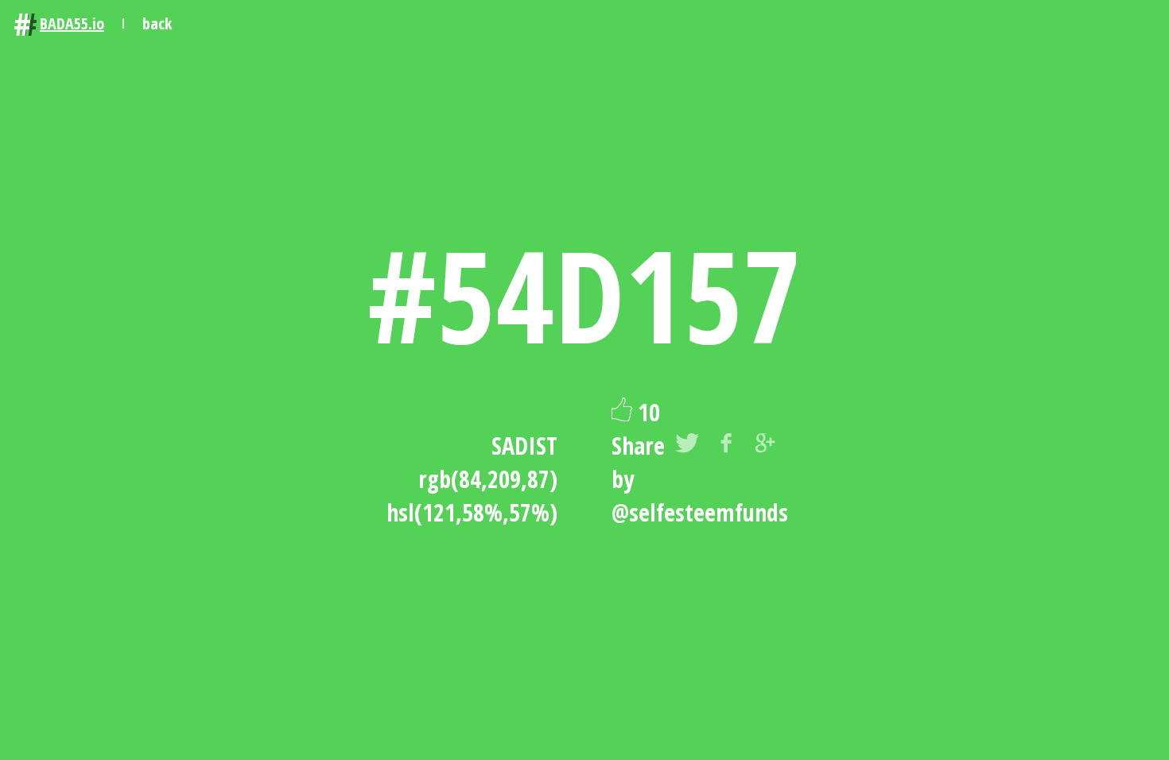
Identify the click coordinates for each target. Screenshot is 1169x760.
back (157, 23)
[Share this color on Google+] (765, 446)
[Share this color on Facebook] (726, 446)
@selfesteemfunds (700, 512)
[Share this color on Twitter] (687, 446)
